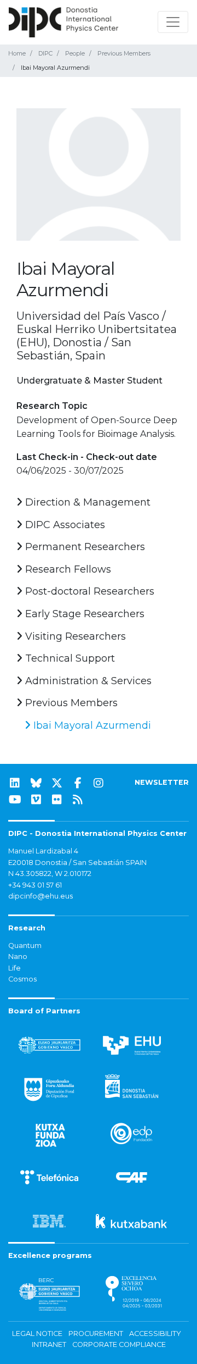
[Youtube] (15, 799)
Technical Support (68, 658)
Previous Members (123, 53)
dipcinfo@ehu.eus (40, 896)
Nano (17, 956)
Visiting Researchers (74, 636)
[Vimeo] (36, 799)
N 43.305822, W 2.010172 (49, 873)
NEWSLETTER (162, 782)
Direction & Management (86, 502)
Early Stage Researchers (83, 614)
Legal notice (37, 1333)
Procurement (95, 1333)
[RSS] (77, 799)
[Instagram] (98, 783)
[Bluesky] (36, 783)
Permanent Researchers (83, 547)
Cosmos (22, 979)
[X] (57, 783)
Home (17, 53)
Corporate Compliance (119, 1344)
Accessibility (155, 1333)
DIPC (45, 53)
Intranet (49, 1344)
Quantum (25, 945)
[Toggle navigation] (173, 22)
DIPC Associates (63, 525)
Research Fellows (66, 569)
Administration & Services (87, 681)
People (75, 53)
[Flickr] (57, 799)
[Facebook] (77, 783)
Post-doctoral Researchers (88, 591)
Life (14, 968)
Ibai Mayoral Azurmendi (91, 725)
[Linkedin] (15, 783)
